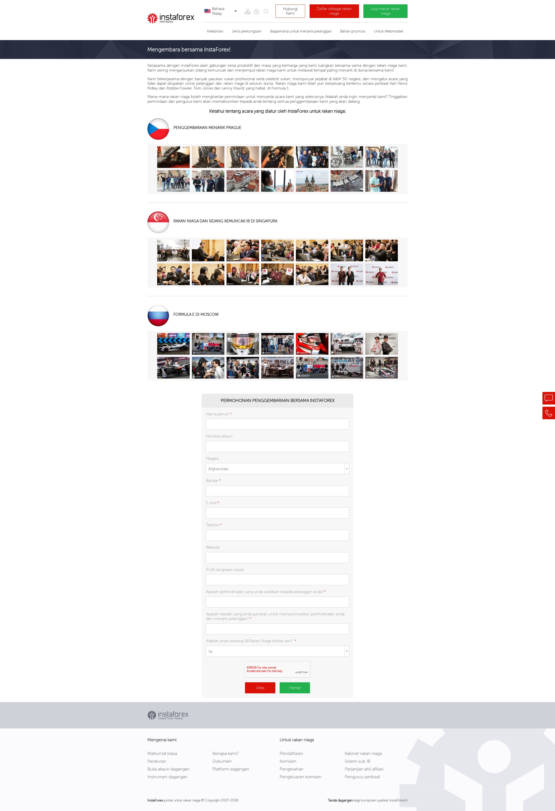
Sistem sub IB (357, 761)
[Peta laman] (247, 11)
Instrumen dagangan (167, 776)
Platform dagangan (230, 769)
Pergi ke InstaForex (172, 28)
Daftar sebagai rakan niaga (334, 11)
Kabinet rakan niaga (363, 753)
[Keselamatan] (256, 11)
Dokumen (222, 761)
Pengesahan (292, 769)
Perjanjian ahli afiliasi (364, 769)
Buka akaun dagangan (168, 769)
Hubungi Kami (290, 11)
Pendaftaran (291, 753)
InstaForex (155, 800)
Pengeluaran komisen (301, 776)
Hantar (295, 687)
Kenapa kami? (225, 753)
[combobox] (277, 468)
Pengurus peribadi (362, 776)
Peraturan (156, 761)
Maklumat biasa (162, 753)
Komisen (288, 761)
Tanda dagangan (340, 800)
